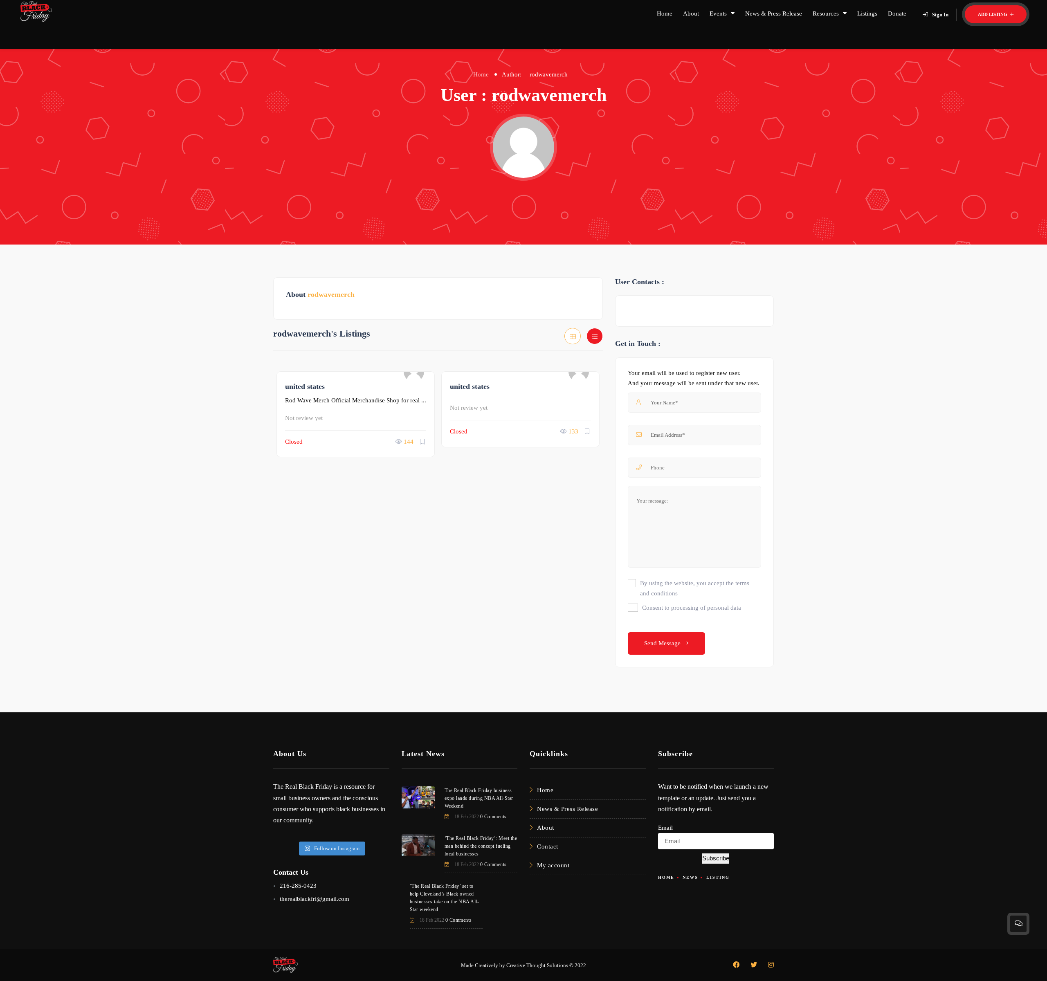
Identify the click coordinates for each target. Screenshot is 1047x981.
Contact (547, 846)
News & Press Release (773, 13)
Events (718, 13)
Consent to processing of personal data (691, 607)
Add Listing (993, 14)
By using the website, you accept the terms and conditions (694, 588)
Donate (897, 13)
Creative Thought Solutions (537, 965)
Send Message (663, 643)
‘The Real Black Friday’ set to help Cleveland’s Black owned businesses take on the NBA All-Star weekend (444, 897)
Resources (826, 13)
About (691, 13)
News (690, 877)
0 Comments (493, 816)
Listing (718, 877)
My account (553, 865)
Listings (867, 13)
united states (305, 386)
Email (665, 827)
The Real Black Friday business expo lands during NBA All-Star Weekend (479, 798)
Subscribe (715, 858)
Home (664, 13)
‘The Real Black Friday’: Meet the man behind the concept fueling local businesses (481, 846)
